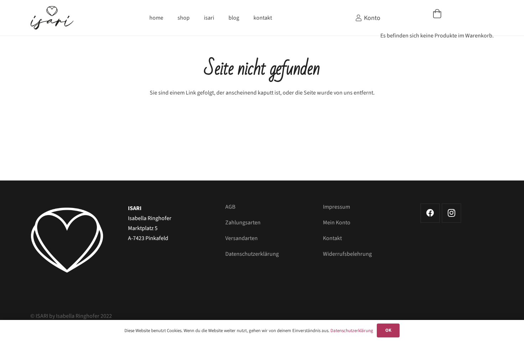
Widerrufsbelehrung (347, 254)
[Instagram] (451, 213)
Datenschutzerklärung (252, 254)
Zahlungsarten (243, 223)
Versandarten (241, 238)
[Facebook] (430, 213)
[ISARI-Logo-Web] (52, 17)
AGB (230, 207)
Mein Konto (336, 223)
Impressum (336, 207)
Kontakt (332, 238)
